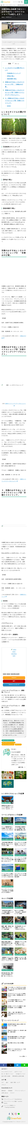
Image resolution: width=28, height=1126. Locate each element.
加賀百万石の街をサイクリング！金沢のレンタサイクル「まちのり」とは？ (7, 807)
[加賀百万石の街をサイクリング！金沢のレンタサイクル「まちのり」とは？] (7, 796)
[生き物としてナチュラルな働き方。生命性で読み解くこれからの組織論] (4, 1005)
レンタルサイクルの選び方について (14, 69)
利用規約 (10, 1090)
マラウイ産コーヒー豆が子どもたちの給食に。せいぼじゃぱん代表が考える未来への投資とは (17, 989)
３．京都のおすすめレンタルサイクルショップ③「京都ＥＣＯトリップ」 (14, 101)
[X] (10, 1065)
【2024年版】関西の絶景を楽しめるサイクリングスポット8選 (7, 844)
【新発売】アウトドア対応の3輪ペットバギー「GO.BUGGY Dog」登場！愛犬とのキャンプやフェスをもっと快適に (20, 943)
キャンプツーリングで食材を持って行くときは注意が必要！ (20, 875)
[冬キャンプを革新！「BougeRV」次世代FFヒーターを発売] (20, 901)
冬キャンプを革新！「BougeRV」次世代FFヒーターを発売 (20, 912)
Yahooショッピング (14, 684)
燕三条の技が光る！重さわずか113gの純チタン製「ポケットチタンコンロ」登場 (7, 974)
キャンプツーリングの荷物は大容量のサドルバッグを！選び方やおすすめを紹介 (20, 860)
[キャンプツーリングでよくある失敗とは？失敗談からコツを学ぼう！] (7, 880)
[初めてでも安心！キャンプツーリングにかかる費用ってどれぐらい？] (7, 849)
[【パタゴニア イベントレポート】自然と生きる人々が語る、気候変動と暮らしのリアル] (4, 992)
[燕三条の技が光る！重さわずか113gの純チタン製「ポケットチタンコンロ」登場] (7, 964)
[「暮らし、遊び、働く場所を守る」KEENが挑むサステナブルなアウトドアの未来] (4, 1011)
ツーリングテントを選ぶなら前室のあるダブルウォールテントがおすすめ (7, 875)
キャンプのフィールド (7, 824)
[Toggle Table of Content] (16, 63)
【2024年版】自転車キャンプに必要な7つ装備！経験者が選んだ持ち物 (20, 828)
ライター (12, 1092)
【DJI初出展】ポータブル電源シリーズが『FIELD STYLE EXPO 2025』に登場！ (20, 928)
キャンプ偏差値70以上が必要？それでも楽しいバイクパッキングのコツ (7, 828)
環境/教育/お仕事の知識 (18, 1076)
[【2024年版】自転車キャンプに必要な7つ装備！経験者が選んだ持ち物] (20, 818)
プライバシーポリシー (20, 1090)
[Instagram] (16, 1113)
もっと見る (22, 1056)
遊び (7, 1082)
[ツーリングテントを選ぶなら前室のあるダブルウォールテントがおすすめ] (7, 864)
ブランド (4, 1084)
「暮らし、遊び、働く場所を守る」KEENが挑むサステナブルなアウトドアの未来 (17, 1014)
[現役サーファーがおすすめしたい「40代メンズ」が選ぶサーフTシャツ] (4, 1048)
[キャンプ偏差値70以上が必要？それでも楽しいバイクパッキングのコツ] (7, 818)
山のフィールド (19, 907)
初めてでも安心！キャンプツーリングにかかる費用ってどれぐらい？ (7, 860)
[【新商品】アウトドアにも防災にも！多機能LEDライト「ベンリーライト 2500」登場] (7, 948)
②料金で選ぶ (10, 76)
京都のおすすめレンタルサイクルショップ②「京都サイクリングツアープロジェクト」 (14, 92)
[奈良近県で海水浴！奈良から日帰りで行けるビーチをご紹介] (4, 1023)
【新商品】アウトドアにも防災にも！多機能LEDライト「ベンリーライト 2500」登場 (7, 959)
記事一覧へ (21, 767)
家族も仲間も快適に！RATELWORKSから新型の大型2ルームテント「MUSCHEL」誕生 (7, 943)
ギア (3, 1082)
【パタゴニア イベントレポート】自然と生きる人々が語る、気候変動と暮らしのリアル (17, 995)
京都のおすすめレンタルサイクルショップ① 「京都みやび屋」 (14, 84)
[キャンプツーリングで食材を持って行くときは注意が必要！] (20, 864)
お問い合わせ (5, 1092)
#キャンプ (18, 744)
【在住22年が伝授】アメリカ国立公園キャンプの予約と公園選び (7, 912)
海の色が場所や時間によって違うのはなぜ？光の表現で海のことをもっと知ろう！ (17, 1038)
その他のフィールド (20, 923)
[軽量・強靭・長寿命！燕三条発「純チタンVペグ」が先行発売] (7, 917)
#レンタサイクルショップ (8, 742)
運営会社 (4, 1090)
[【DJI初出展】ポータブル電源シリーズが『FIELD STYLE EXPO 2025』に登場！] (20, 917)
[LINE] (24, 1065)
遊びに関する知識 (6, 802)
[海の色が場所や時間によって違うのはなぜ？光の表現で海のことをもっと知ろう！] (4, 1035)
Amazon (14, 677)
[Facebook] (3, 1065)
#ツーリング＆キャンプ (8, 744)
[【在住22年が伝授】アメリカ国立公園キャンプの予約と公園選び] (7, 901)
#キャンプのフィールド (8, 740)
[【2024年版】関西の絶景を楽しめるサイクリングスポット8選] (7, 833)
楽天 (14, 681)
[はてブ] (17, 1065)
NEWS (9, 106)
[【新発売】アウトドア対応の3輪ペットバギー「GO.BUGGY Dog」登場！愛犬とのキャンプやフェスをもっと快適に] (20, 932)
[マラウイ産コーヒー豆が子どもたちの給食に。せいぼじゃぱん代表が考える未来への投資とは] (4, 986)
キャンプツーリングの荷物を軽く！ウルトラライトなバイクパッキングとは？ (20, 844)
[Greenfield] (5, 1)
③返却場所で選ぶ (12, 78)
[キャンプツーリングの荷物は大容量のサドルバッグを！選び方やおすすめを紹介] (20, 849)
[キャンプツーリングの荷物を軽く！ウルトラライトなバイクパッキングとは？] (20, 833)
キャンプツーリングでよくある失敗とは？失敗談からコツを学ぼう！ (7, 891)
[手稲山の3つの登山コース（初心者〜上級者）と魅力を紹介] (4, 1029)
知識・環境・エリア (15, 1082)
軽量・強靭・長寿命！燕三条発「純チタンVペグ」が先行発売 (7, 928)
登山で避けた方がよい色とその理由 (16, 1042)
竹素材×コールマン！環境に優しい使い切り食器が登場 (20, 959)
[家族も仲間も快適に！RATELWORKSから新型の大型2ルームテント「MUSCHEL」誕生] (7, 932)
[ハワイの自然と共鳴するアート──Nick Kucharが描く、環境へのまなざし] (4, 999)
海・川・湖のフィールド (7, 1073)
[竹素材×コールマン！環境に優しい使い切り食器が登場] (20, 948)
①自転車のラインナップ (14, 73)
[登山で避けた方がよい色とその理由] (4, 1042)
